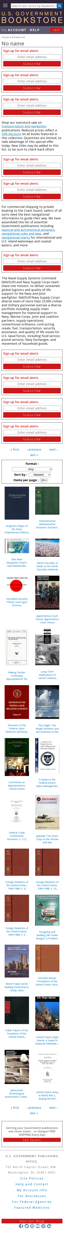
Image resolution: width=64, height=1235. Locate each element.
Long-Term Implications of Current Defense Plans (47, 675)
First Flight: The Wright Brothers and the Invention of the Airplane (47, 728)
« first (15, 449)
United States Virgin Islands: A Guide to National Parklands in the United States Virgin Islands (47, 1040)
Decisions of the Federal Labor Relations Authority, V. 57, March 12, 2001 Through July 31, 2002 (17, 728)
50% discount (11, 134)
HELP (35, 30)
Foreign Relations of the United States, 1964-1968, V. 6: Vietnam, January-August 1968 (16, 885)
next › (53, 449)
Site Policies (32, 1178)
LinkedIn (49, 1226)
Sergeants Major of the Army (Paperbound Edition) (17, 529)
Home (5, 37)
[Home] (32, 22)
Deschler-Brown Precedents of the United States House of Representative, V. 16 (47, 981)
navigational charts (16, 237)
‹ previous (34, 449)
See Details (32, 1140)
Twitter (27, 1226)
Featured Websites (32, 1207)
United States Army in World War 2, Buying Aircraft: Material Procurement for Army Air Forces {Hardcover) (47, 1095)
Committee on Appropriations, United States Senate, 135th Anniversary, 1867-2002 (16, 785)
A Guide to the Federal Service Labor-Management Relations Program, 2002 (47, 783)
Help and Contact (32, 1184)
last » (34, 455)
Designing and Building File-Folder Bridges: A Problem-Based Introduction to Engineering (47, 935)
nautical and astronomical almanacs (28, 230)
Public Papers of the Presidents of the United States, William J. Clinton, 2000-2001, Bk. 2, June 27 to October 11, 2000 (16, 1033)
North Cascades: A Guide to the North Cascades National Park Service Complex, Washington (47, 566)
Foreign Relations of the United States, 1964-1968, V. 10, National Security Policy (47, 885)
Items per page (25, 480)
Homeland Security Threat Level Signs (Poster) (16, 602)
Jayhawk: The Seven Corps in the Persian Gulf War (47, 839)
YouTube (38, 1226)
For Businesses (32, 1196)
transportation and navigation (24, 126)
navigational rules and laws (21, 233)
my (14, 30)
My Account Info (32, 1190)
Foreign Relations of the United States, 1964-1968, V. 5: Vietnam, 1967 (16, 931)
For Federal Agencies (32, 1202)
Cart (56, 30)
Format (31, 464)
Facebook (21, 1226)
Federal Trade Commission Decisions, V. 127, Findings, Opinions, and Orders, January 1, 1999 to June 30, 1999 (17, 836)
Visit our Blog (32, 1221)
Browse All (18, 37)
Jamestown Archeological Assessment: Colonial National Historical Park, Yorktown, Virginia (17, 1093)
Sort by (20, 474)
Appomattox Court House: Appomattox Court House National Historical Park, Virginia (47, 619)
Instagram (32, 1226)
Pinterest (43, 1226)
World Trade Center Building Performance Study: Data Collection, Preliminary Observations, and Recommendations (17, 987)
